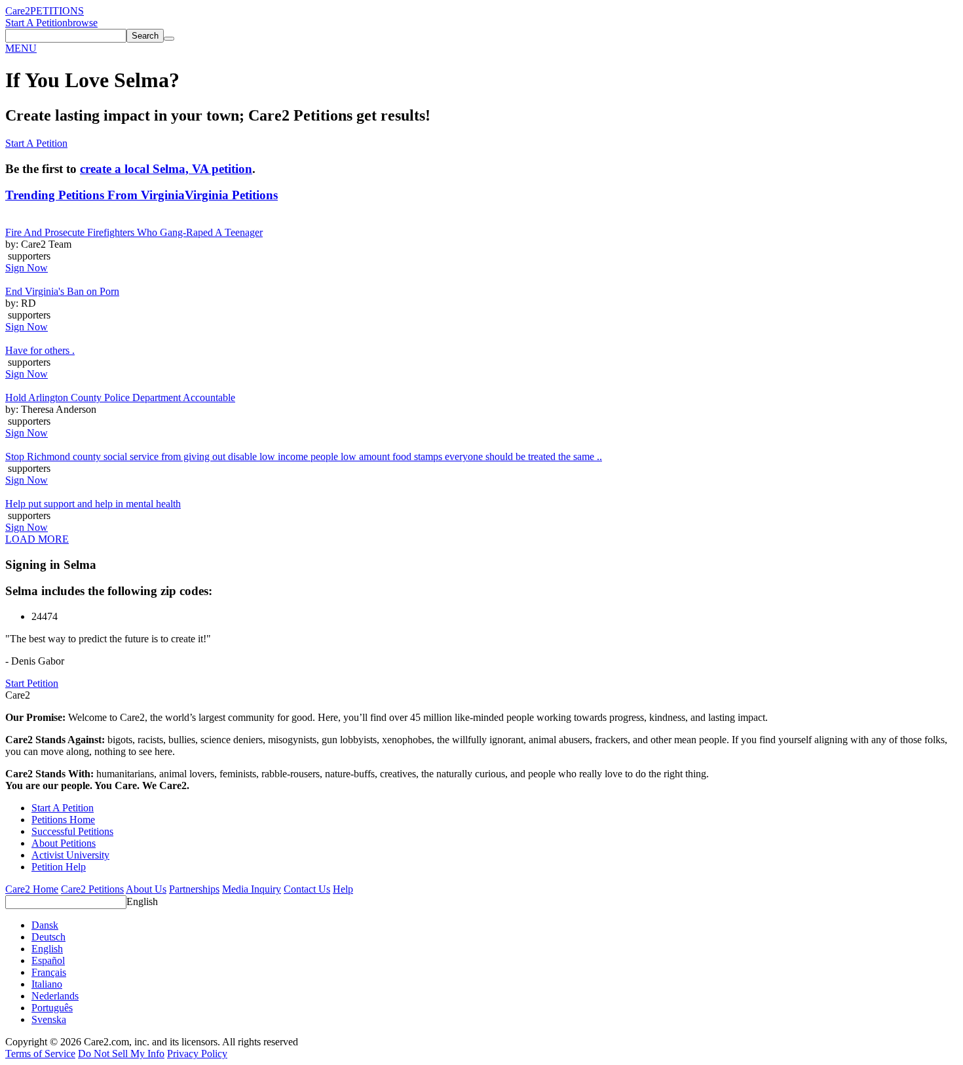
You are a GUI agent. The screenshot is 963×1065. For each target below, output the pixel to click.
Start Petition (31, 683)
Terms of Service (40, 1053)
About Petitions (63, 843)
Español (48, 960)
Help (343, 889)
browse (82, 22)
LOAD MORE (37, 539)
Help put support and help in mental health (93, 503)
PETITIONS (57, 10)
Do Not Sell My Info (121, 1053)
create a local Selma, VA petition (166, 169)
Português (52, 1007)
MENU (21, 48)
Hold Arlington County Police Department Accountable (120, 397)
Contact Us (307, 889)
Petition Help (58, 866)
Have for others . (40, 350)
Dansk (44, 925)
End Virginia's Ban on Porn (62, 291)
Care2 (17, 10)
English (142, 901)
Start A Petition (36, 22)
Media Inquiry (251, 889)
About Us (146, 889)
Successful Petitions (72, 831)
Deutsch (48, 936)
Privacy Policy (197, 1053)
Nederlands (55, 995)
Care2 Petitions (92, 889)
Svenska (48, 1019)
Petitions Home (63, 819)
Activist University (70, 855)
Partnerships (194, 889)
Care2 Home (31, 889)
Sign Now (26, 267)
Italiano (46, 984)
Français (48, 972)
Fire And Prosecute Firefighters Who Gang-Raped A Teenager (134, 232)
